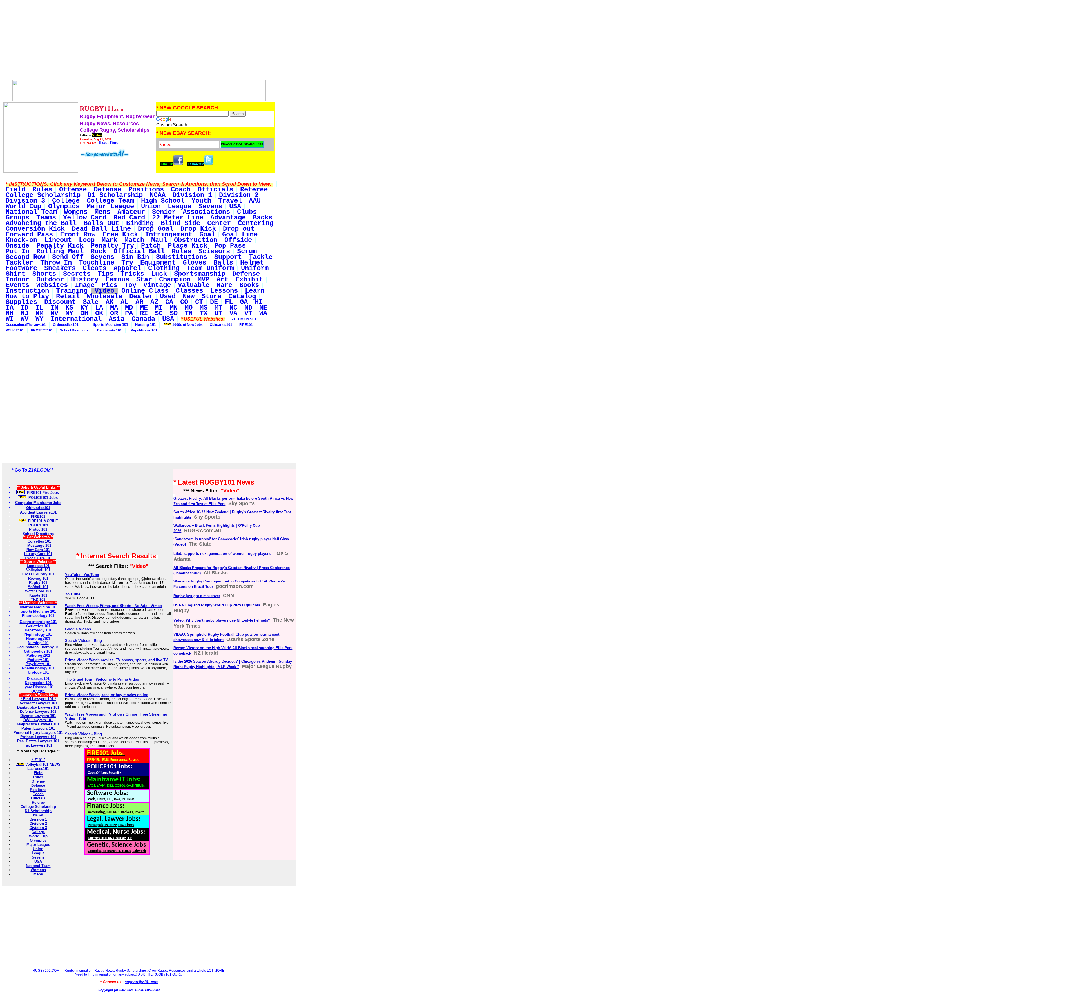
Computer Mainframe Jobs (38, 503)
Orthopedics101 (66, 325)
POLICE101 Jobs (42, 498)
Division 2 (38, 823)
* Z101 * (38, 760)
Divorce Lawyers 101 (38, 716)
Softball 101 (38, 587)
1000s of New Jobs (187, 325)
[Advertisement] (139, 41)
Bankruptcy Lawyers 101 (38, 707)
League (38, 853)
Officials (38, 798)
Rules (38, 777)
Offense (38, 781)
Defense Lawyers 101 (38, 711)
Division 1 (38, 819)
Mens (38, 874)
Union (38, 849)
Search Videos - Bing (83, 640)
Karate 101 (38, 595)
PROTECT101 (42, 330)
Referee (38, 802)
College (38, 832)
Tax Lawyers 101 (38, 745)
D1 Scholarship (38, 811)
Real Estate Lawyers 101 (38, 741)
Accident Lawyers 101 (38, 703)
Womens (38, 870)
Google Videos (78, 629)
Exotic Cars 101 (38, 558)
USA (38, 861)
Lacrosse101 (38, 769)
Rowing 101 (38, 578)
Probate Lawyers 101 (38, 737)
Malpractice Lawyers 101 (38, 724)
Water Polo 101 (38, 591)
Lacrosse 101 (38, 566)
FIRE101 (246, 325)
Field (38, 773)
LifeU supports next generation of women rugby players (222, 554)
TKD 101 (38, 599)
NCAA (38, 815)
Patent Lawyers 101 (38, 728)
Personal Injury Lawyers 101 (38, 732)
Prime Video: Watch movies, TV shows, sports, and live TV (116, 660)
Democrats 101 (108, 330)
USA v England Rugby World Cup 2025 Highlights (216, 605)
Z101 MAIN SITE (244, 319)
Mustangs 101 (38, 545)
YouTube (72, 594)
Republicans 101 (143, 330)
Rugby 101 (38, 583)
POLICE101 (15, 330)
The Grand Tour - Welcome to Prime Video (102, 679)
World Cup (38, 836)
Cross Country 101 (38, 574)
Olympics (38, 840)
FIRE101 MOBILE (42, 521)
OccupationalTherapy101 (26, 325)
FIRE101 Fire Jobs (42, 492)
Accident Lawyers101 (38, 512)
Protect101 (38, 529)
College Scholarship (38, 806)
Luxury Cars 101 (38, 554)
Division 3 (38, 828)
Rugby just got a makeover (196, 596)
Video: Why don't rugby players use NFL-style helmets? (221, 620)
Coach (38, 794)
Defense (38, 785)
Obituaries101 (221, 325)
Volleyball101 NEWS (42, 764)
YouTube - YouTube (82, 575)
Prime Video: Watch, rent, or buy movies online (106, 695)
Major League (38, 844)
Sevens (38, 857)
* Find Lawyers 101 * (38, 699)
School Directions (74, 330)
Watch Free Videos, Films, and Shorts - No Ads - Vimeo (113, 606)
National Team (38, 866)
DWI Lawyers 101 (38, 720)
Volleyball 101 (38, 570)
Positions (38, 790)
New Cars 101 (38, 550)
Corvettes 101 (38, 541)
